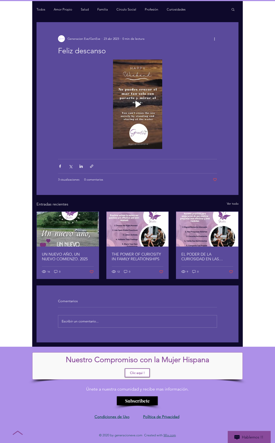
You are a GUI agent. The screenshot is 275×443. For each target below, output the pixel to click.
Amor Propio (63, 9)
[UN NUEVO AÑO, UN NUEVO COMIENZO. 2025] (68, 229)
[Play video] (137, 104)
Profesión (151, 9)
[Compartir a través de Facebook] (60, 166)
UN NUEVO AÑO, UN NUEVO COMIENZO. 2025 (65, 256)
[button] (233, 9)
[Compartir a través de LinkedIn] (81, 166)
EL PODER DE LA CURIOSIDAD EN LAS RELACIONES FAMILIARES (204, 256)
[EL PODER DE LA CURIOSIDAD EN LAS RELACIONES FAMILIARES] (207, 229)
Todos (41, 9)
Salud (85, 9)
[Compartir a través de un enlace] (92, 166)
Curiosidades (176, 9)
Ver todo (232, 203)
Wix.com (169, 435)
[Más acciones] (214, 38)
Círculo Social (126, 9)
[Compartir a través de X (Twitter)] (71, 166)
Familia (102, 9)
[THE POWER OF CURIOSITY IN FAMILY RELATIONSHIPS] (138, 229)
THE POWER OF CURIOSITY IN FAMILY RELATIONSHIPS (136, 256)
